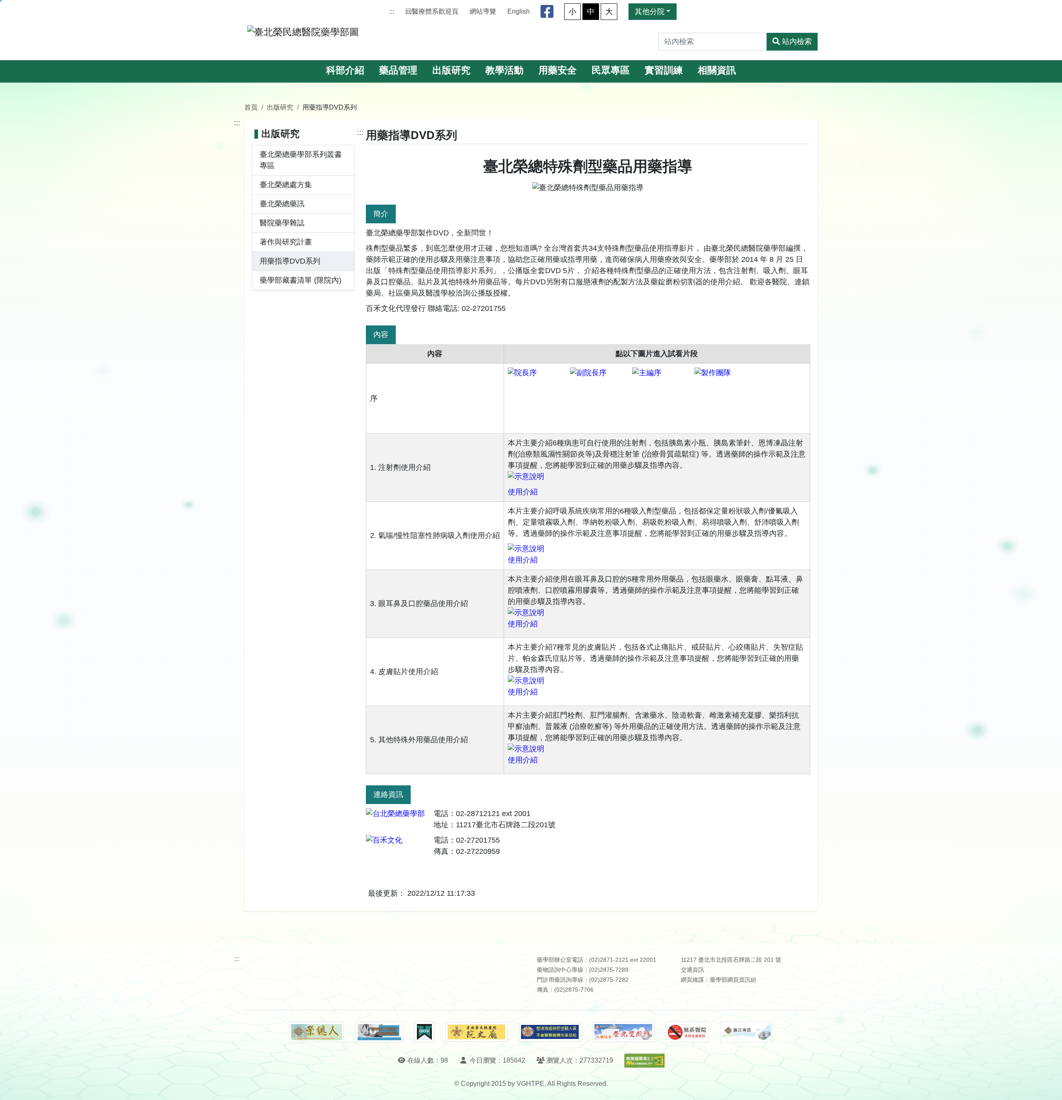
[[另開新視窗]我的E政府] (424, 1032)
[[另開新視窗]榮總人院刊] (316, 1032)
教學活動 (504, 70)
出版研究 (451, 70)
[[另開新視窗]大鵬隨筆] (623, 1032)
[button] (1048, 1085)
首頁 (251, 107)
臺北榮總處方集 (286, 185)
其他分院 (650, 11)
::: (391, 11)
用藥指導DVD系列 (290, 261)
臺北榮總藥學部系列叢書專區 (301, 160)
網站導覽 (483, 11)
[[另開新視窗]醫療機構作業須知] (550, 1032)
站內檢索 (797, 41)
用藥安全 (557, 70)
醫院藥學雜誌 (282, 223)
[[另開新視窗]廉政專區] (746, 1032)
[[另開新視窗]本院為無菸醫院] (687, 1032)
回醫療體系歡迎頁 (431, 11)
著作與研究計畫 (286, 242)
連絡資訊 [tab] (388, 794)
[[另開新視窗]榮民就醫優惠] (379, 1032)
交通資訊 (692, 970)
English (518, 11)
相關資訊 (717, 70)
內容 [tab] (380, 334)
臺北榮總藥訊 (282, 204)
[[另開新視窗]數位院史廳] (477, 1032)
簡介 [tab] (380, 214)
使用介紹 (523, 492)
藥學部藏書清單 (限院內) (300, 280)
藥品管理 (398, 70)
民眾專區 (611, 70)
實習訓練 (664, 70)
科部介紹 (345, 70)
